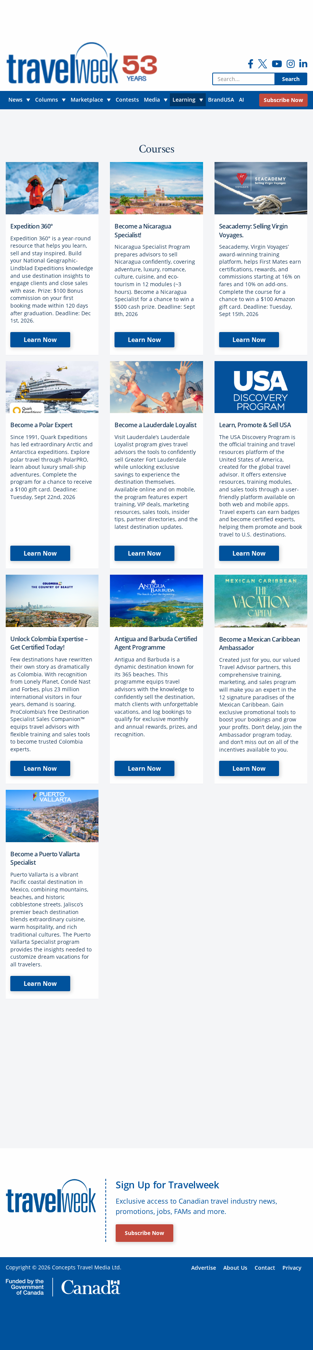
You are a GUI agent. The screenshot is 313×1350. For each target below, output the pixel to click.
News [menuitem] (15, 99)
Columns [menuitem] (46, 99)
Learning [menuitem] (184, 99)
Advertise (203, 1267)
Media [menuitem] (152, 99)
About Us (235, 1267)
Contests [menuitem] (127, 99)
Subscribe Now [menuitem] (283, 100)
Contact (265, 1267)
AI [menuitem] (241, 99)
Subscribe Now (144, 1233)
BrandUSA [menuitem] (221, 99)
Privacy (292, 1267)
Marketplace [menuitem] (87, 99)
